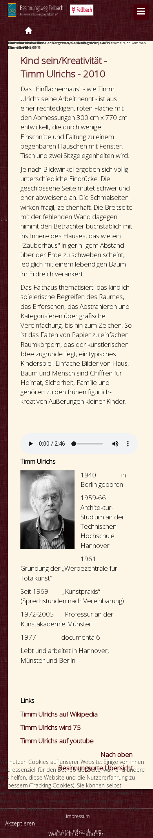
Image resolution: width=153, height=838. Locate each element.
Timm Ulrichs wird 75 (50, 727)
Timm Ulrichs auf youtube (57, 740)
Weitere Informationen (76, 834)
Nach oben (116, 754)
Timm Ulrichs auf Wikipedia (59, 713)
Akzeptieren (20, 823)
